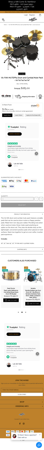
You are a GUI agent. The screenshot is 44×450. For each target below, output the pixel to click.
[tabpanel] (11, 288)
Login (26, 15)
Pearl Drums (11, 288)
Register (32, 15)
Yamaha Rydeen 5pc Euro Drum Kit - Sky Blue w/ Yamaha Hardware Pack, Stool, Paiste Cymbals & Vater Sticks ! (33, 294)
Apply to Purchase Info (33, 115)
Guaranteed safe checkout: (11, 177)
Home (5, 24)
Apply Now (7, 115)
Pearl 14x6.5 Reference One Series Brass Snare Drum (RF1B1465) (11, 292)
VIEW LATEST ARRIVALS (31, 12)
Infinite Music (33, 19)
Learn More (18, 115)
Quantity (4, 196)
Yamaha (33, 288)
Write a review (15, 134)
